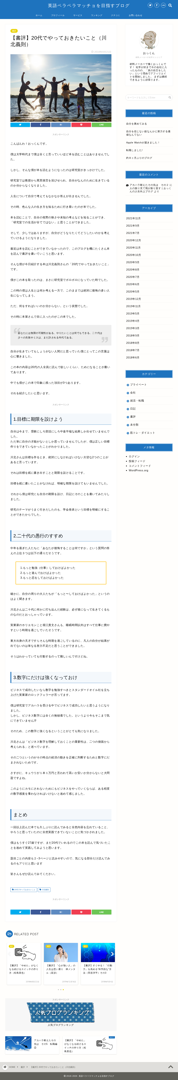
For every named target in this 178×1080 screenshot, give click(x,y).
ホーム (39, 15)
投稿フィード (137, 461)
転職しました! (134, 150)
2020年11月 (133, 247)
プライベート (138, 384)
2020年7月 (133, 276)
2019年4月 (133, 320)
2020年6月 (133, 284)
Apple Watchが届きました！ (143, 142)
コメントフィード (140, 465)
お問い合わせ (135, 15)
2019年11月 (133, 306)
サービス (77, 15)
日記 (133, 408)
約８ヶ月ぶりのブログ (139, 158)
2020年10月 (133, 254)
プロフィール (58, 15)
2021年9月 (133, 225)
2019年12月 (133, 298)
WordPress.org (138, 470)
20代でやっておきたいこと (24, 890)
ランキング (96, 15)
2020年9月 (133, 262)
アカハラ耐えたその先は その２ (149, 185)
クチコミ (115, 15)
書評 (14, 31)
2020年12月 (133, 240)
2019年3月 (133, 328)
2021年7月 (133, 232)
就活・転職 (137, 400)
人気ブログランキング (61, 1024)
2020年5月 (133, 291)
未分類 (134, 424)
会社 (133, 392)
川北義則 (45, 890)
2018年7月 (133, 350)
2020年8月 (133, 269)
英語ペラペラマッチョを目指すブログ (89, 5)
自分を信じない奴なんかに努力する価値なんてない (148, 133)
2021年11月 (133, 218)
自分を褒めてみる (136, 123)
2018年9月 (133, 335)
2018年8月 (133, 342)
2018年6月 (133, 357)
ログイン (134, 456)
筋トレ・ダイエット (142, 432)
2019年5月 (133, 313)
